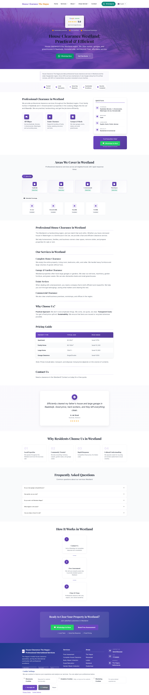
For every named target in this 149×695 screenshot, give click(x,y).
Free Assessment (68, 654)
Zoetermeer (89, 666)
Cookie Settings (37, 692)
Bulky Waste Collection (70, 660)
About (72, 4)
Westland (89, 663)
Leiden (88, 660)
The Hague (89, 654)
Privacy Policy (27, 692)
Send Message (117, 652)
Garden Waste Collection (71, 666)
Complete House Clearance (72, 657)
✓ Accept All (29, 687)
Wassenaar (89, 657)
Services (63, 4)
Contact (94, 4)
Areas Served (83, 4)
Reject (54, 687)
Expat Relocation (68, 663)
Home (56, 4)
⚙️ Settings (44, 687)
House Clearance (35, 3)
